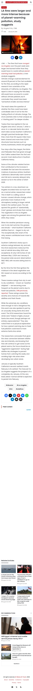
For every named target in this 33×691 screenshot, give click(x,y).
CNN (5, 31)
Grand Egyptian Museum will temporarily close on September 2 (21, 647)
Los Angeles (22, 385)
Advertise (11, 680)
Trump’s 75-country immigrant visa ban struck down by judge (8, 597)
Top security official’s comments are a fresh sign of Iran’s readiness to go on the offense (24, 578)
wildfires (20, 389)
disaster (10, 385)
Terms (19, 682)
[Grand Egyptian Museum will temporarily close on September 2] (6, 647)
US (11, 389)
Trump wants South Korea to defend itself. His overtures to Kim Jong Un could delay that (24, 599)
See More (16, 664)
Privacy (14, 682)
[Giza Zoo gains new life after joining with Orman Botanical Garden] (6, 656)
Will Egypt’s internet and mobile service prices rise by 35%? (14, 637)
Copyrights (26, 680)
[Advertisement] (16, 485)
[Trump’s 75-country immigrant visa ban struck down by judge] (8, 590)
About (6, 680)
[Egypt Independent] (17, 2)
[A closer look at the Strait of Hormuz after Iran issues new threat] (8, 569)
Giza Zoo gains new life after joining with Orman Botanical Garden (21, 655)
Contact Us (18, 680)
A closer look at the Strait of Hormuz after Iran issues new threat (8, 576)
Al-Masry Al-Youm (20, 677)
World (4, 7)
